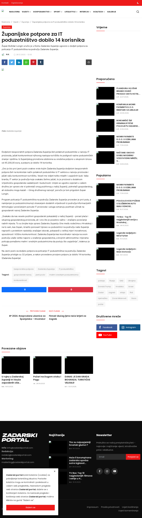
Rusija (112, 280)
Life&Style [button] (70, 11)
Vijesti (15, 22)
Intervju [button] (84, 11)
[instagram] (107, 471)
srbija (122, 292)
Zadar (101, 292)
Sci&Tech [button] (98, 11)
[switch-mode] (138, 3)
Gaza (133, 298)
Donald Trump (104, 286)
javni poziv (40, 274)
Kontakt (5, 3)
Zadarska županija (46, 269)
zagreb (112, 292)
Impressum (92, 507)
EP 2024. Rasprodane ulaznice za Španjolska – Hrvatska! (27, 317)
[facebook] (99, 471)
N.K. (3, 386)
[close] (54, 471)
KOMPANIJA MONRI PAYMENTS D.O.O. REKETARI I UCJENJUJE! (127, 107)
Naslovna (14, 11)
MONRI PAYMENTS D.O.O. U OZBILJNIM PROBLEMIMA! (126, 139)
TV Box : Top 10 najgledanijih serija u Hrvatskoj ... (127, 219)
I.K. (34, 383)
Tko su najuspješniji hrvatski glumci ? (80, 443)
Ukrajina (131, 280)
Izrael (130, 286)
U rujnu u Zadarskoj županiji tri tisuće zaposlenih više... (12, 379)
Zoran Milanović (119, 298)
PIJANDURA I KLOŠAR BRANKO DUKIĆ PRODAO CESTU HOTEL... (128, 91)
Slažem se (30, 507)
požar (100, 304)
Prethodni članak (37, 311)
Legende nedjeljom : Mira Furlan (126, 234)
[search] (137, 11)
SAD (121, 280)
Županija (25, 22)
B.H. (117, 239)
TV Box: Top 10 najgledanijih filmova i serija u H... (80, 476)
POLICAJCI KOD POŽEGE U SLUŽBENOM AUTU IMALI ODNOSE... (128, 203)
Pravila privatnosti (110, 507)
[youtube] (114, 471)
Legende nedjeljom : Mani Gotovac (126, 250)
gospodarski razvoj (22, 274)
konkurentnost (20, 280)
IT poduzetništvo (66, 269)
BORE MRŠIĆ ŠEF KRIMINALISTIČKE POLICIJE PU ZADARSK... (128, 123)
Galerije (111, 11)
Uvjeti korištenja (130, 507)
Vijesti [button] (25, 11)
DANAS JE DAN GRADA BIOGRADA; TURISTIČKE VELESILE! (77, 379)
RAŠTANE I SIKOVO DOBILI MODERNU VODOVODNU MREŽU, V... (127, 156)
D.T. (66, 386)
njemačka (102, 298)
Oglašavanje (17, 3)
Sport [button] (57, 11)
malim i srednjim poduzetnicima (63, 274)
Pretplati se (133, 456)
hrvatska (120, 286)
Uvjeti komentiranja (128, 510)
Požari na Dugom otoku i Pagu (47, 378)
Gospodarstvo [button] (41, 11)
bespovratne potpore (24, 269)
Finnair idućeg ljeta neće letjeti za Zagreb (67, 317)
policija (101, 280)
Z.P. (117, 97)
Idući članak (54, 311)
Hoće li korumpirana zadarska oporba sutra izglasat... (80, 460)
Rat (131, 292)
